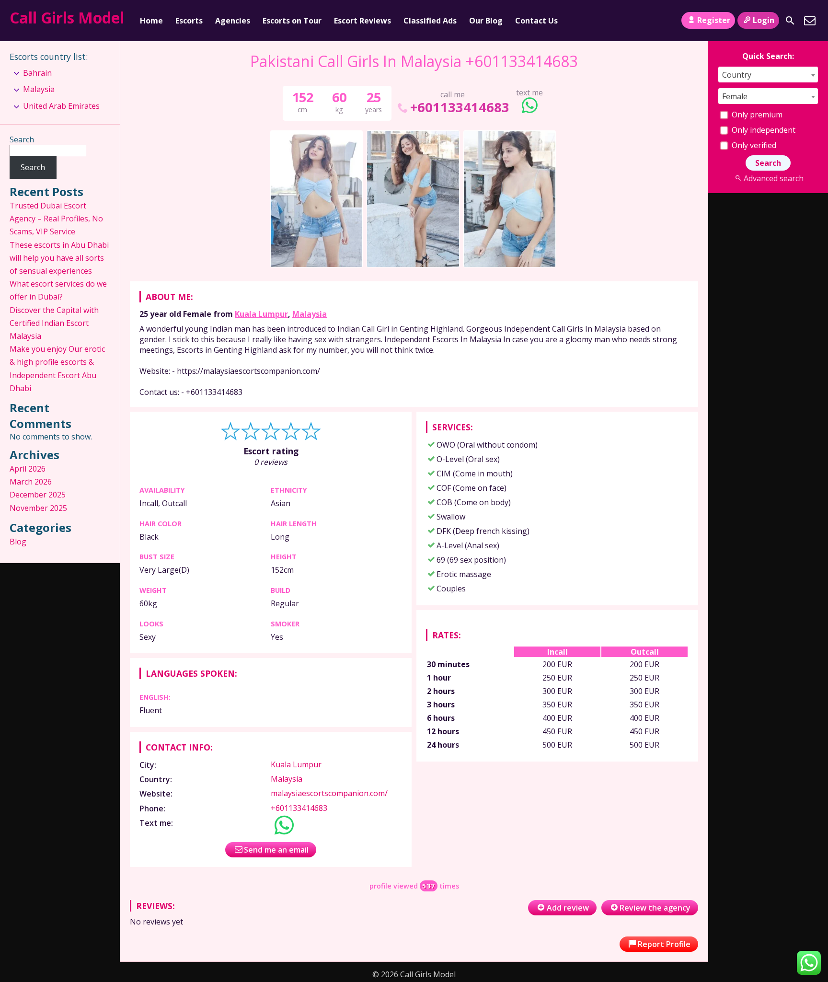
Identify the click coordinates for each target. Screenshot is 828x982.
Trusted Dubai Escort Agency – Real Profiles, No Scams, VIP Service (56, 218)
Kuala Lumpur (261, 314)
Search (22, 139)
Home (151, 20)
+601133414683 (459, 107)
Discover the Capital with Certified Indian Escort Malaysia (54, 323)
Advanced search (773, 178)
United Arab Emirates (61, 106)
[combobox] (768, 74)
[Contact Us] (809, 20)
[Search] (790, 20)
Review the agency (655, 907)
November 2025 (38, 508)
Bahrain (37, 73)
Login (763, 20)
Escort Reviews (362, 20)
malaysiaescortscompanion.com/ (329, 793)
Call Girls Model (67, 17)
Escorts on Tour (292, 20)
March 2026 (31, 481)
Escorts (189, 20)
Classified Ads (430, 20)
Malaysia (309, 314)
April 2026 (28, 468)
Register (713, 20)
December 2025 (38, 494)
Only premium (756, 114)
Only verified (753, 145)
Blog (18, 541)
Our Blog (486, 20)
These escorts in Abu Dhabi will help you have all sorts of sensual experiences (59, 258)
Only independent (762, 130)
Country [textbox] (736, 74)
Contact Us (536, 20)
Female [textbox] (735, 96)
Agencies (232, 20)
